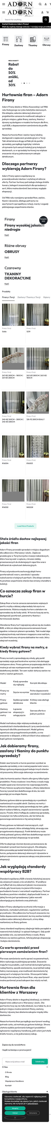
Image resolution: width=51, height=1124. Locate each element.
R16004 (5, 463)
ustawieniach (32, 1103)
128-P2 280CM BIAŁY (35, 419)
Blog (7, 1077)
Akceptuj (15, 1108)
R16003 (30, 463)
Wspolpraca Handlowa (14, 1081)
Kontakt (8, 1085)
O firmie (8, 1072)
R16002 (5, 507)
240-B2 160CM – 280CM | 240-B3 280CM (12, 420)
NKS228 (30, 507)
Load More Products (25, 526)
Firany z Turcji (6, 328)
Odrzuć (15, 1113)
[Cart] (47, 12)
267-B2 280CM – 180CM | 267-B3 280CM (12, 376)
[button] (21, 83)
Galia (4, 331)
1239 (28, 331)
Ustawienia (33, 1113)
